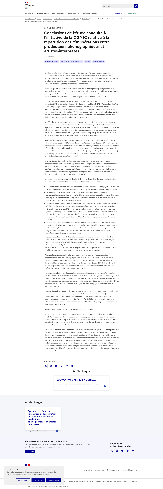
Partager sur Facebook (46, 366)
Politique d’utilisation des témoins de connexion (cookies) (111, 481)
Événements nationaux (90, 14)
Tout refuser (38, 480)
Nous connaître (42, 14)
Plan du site (134, 481)
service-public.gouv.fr (129, 470)
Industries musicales (51, 62)
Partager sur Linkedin (56, 366)
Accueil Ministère (30, 19)
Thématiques (132, 14)
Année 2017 (85, 19)
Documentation (72, 14)
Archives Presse (47, 19)
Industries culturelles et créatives (71, 62)
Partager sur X (51, 366)
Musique (87, 62)
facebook (122, 451)
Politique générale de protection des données (80, 481)
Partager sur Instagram (61, 366)
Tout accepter (54, 480)
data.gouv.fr (86, 470)
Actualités (28, 14)
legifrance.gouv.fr (100, 470)
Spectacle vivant (98, 62)
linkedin (117, 451)
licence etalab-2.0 (63, 486)
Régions (117, 14)
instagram (127, 451)
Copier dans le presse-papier (67, 366)
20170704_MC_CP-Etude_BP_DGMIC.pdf (77, 379)
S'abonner (30, 451)
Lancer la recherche (136, 6)
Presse (39, 19)
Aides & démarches (58, 14)
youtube (133, 451)
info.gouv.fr (114, 470)
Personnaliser (23, 480)
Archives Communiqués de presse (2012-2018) (66, 19)
